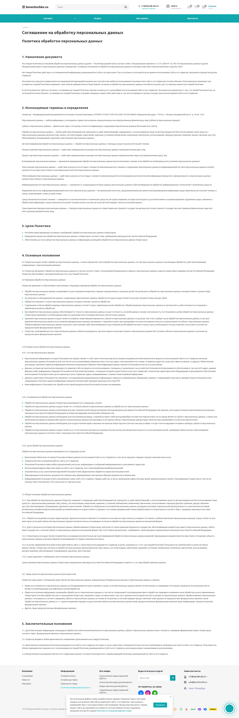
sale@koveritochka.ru (198, 682)
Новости (26, 680)
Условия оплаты (68, 676)
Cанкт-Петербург (197, 688)
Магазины (26, 684)
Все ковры (104, 671)
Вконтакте (141, 693)
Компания (27, 671)
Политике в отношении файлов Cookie (114, 711)
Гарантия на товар (69, 684)
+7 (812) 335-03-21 (150, 6)
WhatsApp (155, 693)
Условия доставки (69, 680)
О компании (27, 676)
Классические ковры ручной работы (115, 682)
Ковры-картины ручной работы (113, 686)
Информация (67, 671)
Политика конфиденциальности (75, 687)
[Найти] (125, 7)
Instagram (148, 693)
